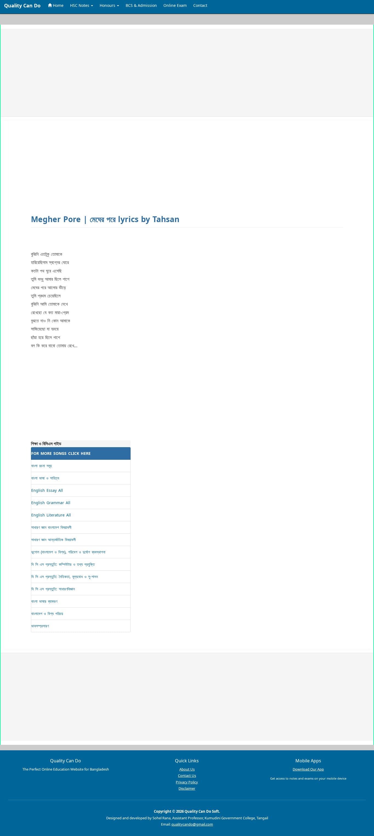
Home (58, 5)
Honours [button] (108, 5)
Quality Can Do (22, 5)
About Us (187, 769)
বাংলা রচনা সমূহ (41, 465)
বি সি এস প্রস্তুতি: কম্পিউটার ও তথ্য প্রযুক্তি (63, 564)
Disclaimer (187, 788)
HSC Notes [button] (80, 5)
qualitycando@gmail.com (192, 824)
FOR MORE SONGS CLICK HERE (61, 453)
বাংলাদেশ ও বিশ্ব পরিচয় (47, 613)
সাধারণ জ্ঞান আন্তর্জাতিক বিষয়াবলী (53, 539)
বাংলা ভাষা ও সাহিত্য (45, 478)
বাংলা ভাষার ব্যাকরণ (44, 601)
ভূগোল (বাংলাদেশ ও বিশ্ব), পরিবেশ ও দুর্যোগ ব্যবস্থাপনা (68, 552)
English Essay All (47, 490)
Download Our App (308, 769)
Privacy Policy (187, 782)
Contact (200, 5)
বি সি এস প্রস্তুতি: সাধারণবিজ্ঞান (53, 588)
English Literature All (51, 515)
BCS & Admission (141, 5)
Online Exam (175, 5)
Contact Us (187, 775)
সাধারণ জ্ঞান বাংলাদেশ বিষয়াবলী (51, 527)
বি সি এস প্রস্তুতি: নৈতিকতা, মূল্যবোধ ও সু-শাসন (64, 576)
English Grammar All (50, 502)
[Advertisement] (172, 72)
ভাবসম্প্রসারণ (40, 625)
